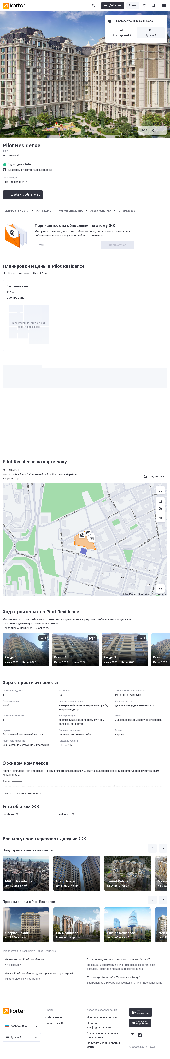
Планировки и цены (16, 210)
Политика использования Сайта (103, 1045)
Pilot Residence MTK (15, 181)
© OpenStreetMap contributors (152, 594)
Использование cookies (102, 1017)
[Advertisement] (85, 423)
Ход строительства (71, 210)
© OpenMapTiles (129, 594)
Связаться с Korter (57, 1023)
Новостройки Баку (14, 474)
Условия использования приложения (102, 1035)
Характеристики (100, 210)
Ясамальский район (64, 474)
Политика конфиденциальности (101, 1025)
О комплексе (126, 210)
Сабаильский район (39, 474)
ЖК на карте (43, 210)
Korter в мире (53, 1017)
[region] (85, 539)
